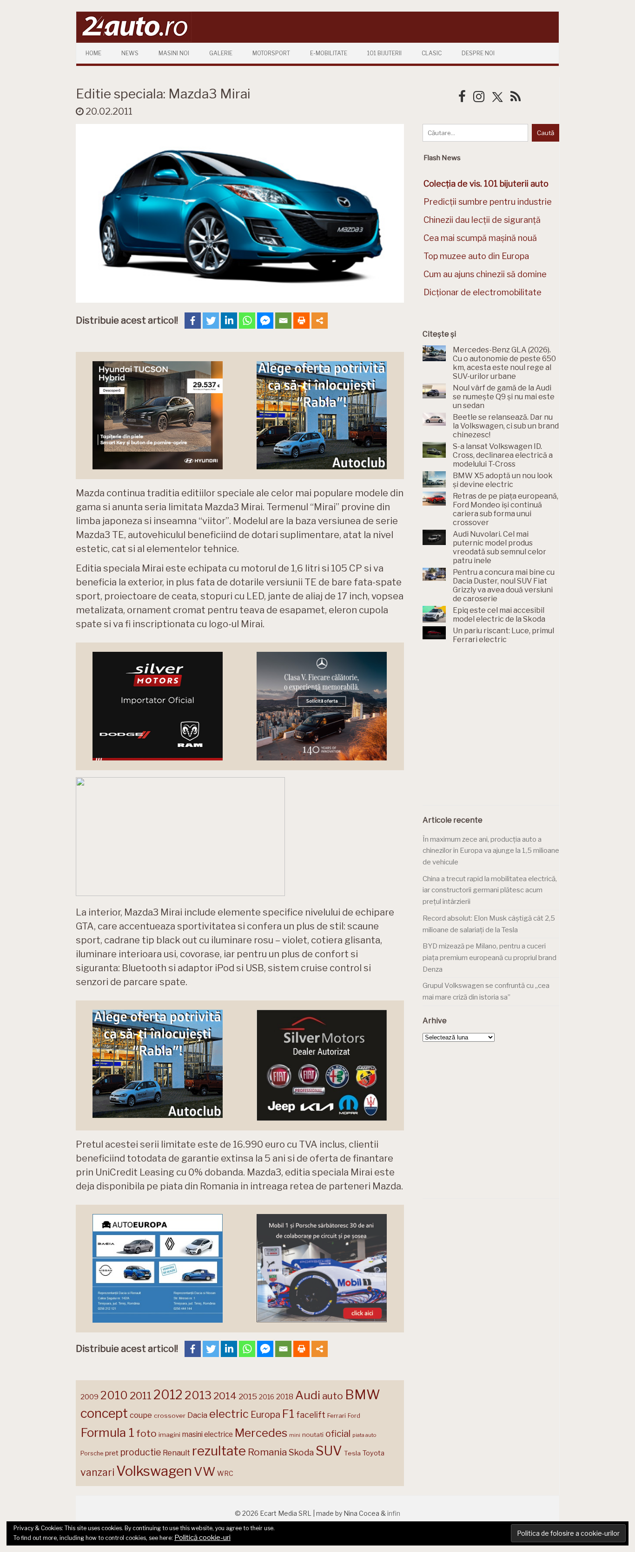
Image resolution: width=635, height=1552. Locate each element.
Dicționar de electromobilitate (482, 292)
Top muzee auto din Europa (476, 256)
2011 (141, 1396)
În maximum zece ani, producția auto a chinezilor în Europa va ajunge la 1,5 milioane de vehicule (491, 850)
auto (332, 1396)
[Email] (283, 320)
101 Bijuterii (384, 53)
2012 (168, 1395)
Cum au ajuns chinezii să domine (485, 274)
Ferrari (336, 1415)
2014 (225, 1396)
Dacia (197, 1415)
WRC (225, 1473)
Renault (176, 1452)
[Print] (301, 320)
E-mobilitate (328, 53)
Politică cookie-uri (202, 1537)
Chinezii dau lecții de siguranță (482, 220)
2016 (266, 1397)
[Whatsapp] (247, 320)
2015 (247, 1396)
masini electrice (207, 1434)
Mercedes (261, 1433)
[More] (319, 320)
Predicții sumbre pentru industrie (487, 202)
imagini (169, 1434)
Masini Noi (174, 53)
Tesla (352, 1453)
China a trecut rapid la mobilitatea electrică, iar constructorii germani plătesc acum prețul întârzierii (490, 890)
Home (93, 53)
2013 (198, 1395)
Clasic (432, 53)
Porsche (91, 1453)
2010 (114, 1395)
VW (204, 1471)
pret (112, 1452)
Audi (307, 1395)
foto (146, 1433)
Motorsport (271, 53)
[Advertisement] (492, 729)
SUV (329, 1451)
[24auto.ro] (134, 39)
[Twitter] (211, 320)
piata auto (364, 1435)
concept (104, 1413)
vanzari (97, 1472)
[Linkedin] (229, 320)
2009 (89, 1396)
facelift (310, 1415)
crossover (169, 1415)
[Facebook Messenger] (265, 320)
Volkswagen (154, 1471)
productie (140, 1452)
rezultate (219, 1451)
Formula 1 (107, 1432)
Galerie (220, 53)
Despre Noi (478, 53)
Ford (354, 1415)
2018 (284, 1396)
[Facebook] (193, 320)
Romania (267, 1452)
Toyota (373, 1453)
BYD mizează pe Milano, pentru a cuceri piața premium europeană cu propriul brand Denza (489, 957)
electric (229, 1414)
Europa (265, 1414)
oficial (338, 1433)
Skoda (301, 1452)
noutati (313, 1434)
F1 (288, 1414)
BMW (362, 1395)
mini (294, 1435)
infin (393, 1513)
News (130, 53)
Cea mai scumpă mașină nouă (480, 238)
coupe (141, 1415)
